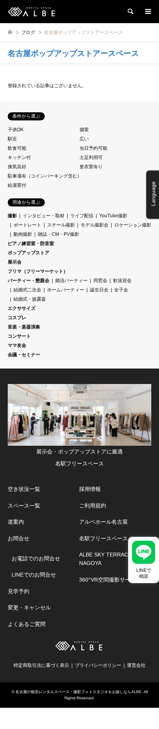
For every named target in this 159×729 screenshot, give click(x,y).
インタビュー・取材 (43, 215)
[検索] (130, 11)
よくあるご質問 (27, 624)
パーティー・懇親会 (28, 280)
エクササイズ (22, 308)
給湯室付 (17, 185)
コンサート (19, 336)
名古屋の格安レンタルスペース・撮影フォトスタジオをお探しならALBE (78, 692)
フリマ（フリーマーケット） (38, 271)
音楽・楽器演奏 (24, 327)
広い (84, 139)
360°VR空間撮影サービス (110, 580)
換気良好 (17, 166)
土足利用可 (91, 157)
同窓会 (100, 280)
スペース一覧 (24, 505)
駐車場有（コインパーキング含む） (45, 176)
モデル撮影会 (94, 225)
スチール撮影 (61, 225)
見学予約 (18, 591)
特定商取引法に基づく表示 (41, 665)
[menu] (147, 11)
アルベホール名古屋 (103, 522)
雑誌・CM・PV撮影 (58, 234)
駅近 (12, 139)
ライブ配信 (81, 215)
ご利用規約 (92, 505)
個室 (84, 129)
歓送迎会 (122, 280)
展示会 (15, 262)
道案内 (16, 522)
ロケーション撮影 (132, 225)
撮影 (12, 215)
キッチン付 (19, 157)
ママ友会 (17, 345)
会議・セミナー (24, 354)
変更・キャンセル (29, 607)
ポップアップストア (28, 252)
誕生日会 (99, 290)
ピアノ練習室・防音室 (31, 243)
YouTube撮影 (113, 215)
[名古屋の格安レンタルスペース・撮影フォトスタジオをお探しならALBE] (32, 11)
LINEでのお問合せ (34, 575)
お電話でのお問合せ (36, 558)
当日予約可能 (93, 148)
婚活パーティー (71, 280)
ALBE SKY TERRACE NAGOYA (105, 558)
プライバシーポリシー (98, 665)
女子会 (121, 290)
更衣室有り (91, 166)
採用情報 (90, 489)
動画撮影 (23, 234)
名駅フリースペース (103, 538)
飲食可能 (17, 148)
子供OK (16, 129)
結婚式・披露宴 (30, 299)
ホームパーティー (65, 290)
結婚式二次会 (27, 290)
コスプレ (17, 317)
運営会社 (136, 665)
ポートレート (27, 225)
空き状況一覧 (24, 489)
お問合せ (18, 538)
